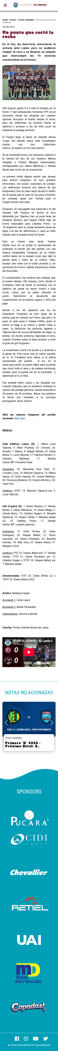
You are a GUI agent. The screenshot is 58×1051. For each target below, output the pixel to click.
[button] (52, 722)
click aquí (19, 418)
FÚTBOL (12, 20)
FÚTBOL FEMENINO (26, 20)
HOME (5, 20)
